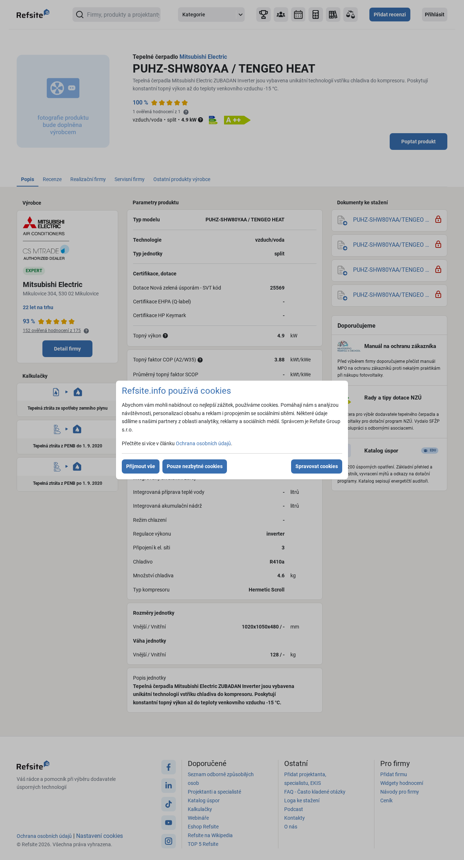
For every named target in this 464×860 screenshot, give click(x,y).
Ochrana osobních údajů (203, 443)
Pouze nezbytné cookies (195, 466)
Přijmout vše (140, 466)
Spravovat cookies (316, 466)
